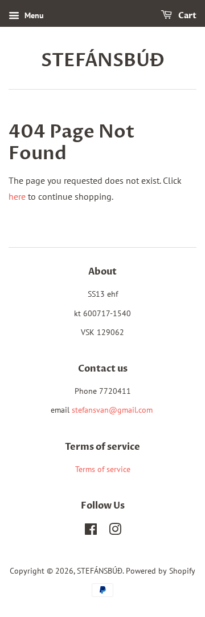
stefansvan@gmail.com (112, 410)
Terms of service (102, 469)
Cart (186, 15)
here (17, 196)
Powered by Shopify (160, 571)
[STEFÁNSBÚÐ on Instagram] (115, 531)
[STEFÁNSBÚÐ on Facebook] (90, 531)
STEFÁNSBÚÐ (103, 60)
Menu (33, 15)
